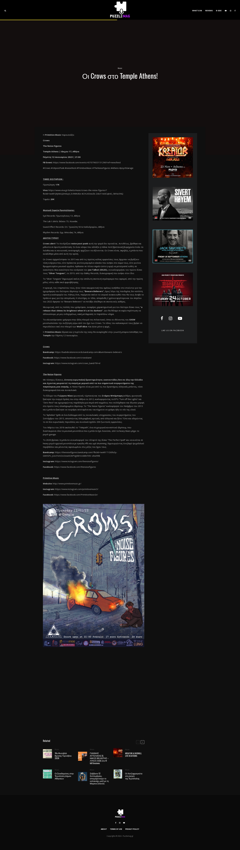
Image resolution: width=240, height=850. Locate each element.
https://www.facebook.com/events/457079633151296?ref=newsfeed (87, 162)
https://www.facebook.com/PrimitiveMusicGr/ (76, 494)
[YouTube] (225, 10)
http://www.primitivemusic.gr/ (67, 483)
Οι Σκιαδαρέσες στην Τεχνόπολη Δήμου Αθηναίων (64, 776)
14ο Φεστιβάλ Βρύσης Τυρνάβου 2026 (63, 755)
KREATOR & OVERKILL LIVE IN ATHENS (133, 754)
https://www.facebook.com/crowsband (72, 357)
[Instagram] (230, 10)
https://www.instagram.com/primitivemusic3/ (76, 489)
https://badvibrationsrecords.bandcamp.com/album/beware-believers (88, 352)
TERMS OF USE (116, 829)
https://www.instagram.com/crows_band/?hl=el (77, 363)
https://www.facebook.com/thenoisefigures (75, 466)
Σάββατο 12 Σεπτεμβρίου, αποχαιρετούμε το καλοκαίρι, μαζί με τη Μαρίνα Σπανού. (99, 778)
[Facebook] (235, 10)
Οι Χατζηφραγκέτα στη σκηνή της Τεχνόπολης (133, 776)
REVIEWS (209, 10)
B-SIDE (219, 10)
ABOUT (104, 829)
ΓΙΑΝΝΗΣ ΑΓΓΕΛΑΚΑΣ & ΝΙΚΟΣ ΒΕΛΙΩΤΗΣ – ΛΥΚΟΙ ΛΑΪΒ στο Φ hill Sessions (99, 758)
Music (120, 68)
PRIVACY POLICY (132, 829)
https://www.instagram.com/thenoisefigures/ (76, 461)
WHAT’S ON (197, 10)
